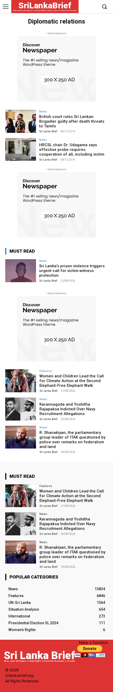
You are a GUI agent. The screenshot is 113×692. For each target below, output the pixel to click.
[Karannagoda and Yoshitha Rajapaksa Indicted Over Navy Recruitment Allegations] (20, 409)
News (43, 111)
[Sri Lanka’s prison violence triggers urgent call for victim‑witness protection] (20, 270)
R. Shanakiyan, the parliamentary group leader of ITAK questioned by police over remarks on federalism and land (72, 439)
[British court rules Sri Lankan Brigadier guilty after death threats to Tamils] (20, 121)
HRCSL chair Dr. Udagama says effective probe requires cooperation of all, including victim (71, 150)
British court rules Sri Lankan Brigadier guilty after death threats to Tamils (71, 121)
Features (45, 370)
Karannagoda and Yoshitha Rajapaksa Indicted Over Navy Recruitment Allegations (67, 409)
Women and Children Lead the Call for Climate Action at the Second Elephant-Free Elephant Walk (71, 381)
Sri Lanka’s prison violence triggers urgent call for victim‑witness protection (72, 271)
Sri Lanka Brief (48, 131)
